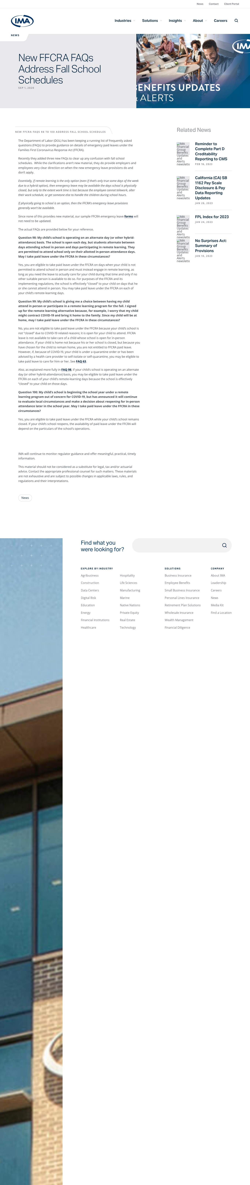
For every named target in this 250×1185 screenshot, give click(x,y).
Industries (123, 20)
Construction (90, 583)
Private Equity (129, 613)
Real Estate (127, 620)
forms (128, 216)
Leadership (218, 583)
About (198, 20)
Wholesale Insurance (179, 613)
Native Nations (130, 605)
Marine (125, 598)
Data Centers (90, 590)
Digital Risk (88, 598)
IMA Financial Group (22, 21)
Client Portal (231, 3)
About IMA (218, 575)
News (200, 3)
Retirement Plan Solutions (183, 605)
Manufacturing (130, 590)
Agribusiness (90, 575)
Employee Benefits (177, 583)
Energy (85, 613)
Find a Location (221, 613)
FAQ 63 (81, 361)
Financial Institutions (95, 620)
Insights (175, 20)
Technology (128, 627)
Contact (214, 3)
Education (88, 605)
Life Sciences (128, 583)
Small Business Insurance (182, 590)
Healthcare (88, 627)
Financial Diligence (177, 627)
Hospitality (127, 575)
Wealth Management (179, 620)
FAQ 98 (66, 370)
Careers (220, 20)
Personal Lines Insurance (182, 598)
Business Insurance (178, 575)
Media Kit (217, 605)
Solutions (150, 20)
